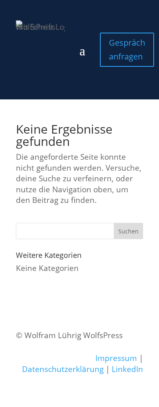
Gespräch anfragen (127, 49)
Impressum (116, 358)
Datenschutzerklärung (63, 369)
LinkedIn (127, 369)
